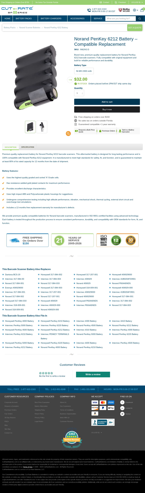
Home (7, 18)
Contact (106, 2)
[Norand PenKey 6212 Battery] (66, 134)
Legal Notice (39, 421)
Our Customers (65, 406)
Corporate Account (11, 402)
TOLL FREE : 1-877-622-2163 (21, 389)
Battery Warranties (41, 406)
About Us (63, 402)
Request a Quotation (12, 406)
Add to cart (107, 102)
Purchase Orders (108, 131)
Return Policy (39, 414)
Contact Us (8, 433)
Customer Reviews (66, 421)
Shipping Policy (40, 410)
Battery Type (80, 65)
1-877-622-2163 (99, 9)
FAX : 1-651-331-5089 (84, 389)
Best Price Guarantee (42, 402)
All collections (25, 18)
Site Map (7, 429)
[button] (70, 78)
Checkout (122, 2)
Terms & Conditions (66, 410)
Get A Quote (134, 28)
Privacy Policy (39, 417)
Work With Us (65, 417)
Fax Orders (9, 414)
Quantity (78, 88)
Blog (6, 425)
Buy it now (107, 109)
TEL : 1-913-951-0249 (55, 389)
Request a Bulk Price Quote (87, 131)
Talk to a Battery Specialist (128, 131)
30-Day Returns (10, 417)
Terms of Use (27, 467)
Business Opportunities (68, 414)
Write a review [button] (93, 374)
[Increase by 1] (83, 91)
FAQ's (7, 421)
